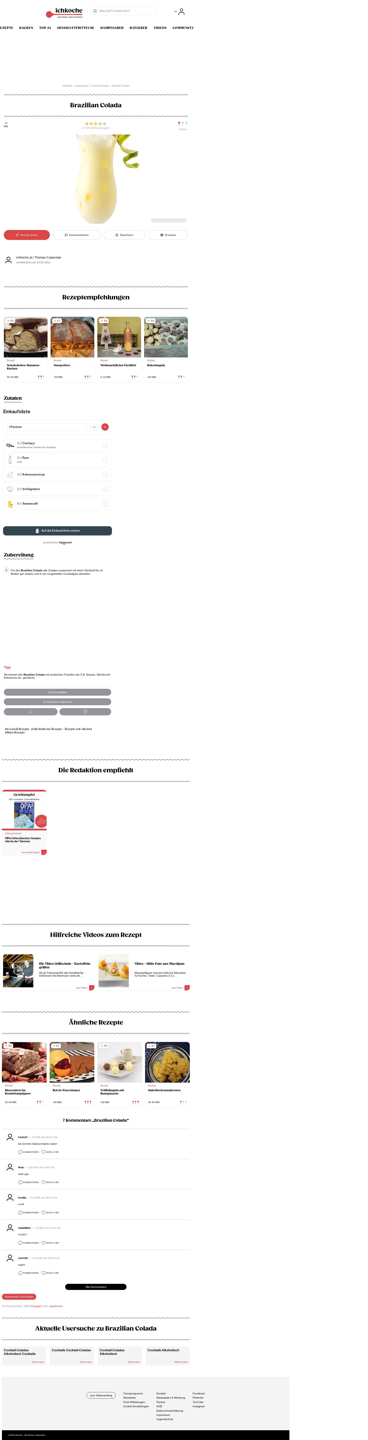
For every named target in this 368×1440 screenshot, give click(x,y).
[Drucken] (85, 712)
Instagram (199, 1406)
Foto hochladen (57, 692)
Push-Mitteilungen (134, 1401)
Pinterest (198, 1397)
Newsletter (129, 1397)
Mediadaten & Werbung (170, 1397)
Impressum (163, 1414)
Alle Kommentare (95, 1286)
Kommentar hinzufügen (19, 1296)
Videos (160, 28)
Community (183, 28)
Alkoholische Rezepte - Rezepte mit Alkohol (62, 729)
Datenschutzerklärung (169, 1410)
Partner (160, 1401)
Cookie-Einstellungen (136, 1406)
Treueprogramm (133, 1393)
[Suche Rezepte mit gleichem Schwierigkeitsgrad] (183, 124)
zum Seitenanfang (101, 1395)
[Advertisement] (96, 891)
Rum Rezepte (16, 732)
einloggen (36, 1306)
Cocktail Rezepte (18, 729)
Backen (26, 28)
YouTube (198, 1401)
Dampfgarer (112, 28)
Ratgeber (138, 28)
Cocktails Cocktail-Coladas (71, 1350)
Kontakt (161, 1393)
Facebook (199, 1393)
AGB (159, 1406)
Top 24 (45, 28)
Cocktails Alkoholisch (163, 1350)
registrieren (56, 1306)
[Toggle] (179, 11)
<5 (6, 123)
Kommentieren (31, 1152)
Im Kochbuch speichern (57, 701)
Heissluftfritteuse (75, 28)
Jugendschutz (164, 1419)
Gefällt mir (52, 1152)
